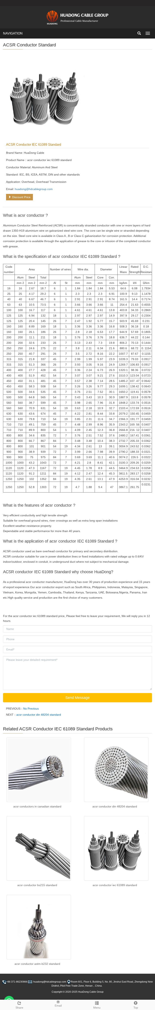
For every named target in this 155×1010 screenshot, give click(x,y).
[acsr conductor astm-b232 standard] (38, 927)
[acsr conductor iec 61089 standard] (116, 848)
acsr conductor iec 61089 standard (115, 885)
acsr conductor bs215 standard (37, 885)
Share (19, 1007)
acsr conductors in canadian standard (37, 806)
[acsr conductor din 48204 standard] (116, 769)
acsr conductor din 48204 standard (38, 714)
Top (135, 1007)
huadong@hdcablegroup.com (34, 189)
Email (58, 1005)
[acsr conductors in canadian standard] (38, 769)
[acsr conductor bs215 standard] (38, 848)
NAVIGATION (13, 33)
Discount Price (20, 197)
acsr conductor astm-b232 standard (37, 963)
